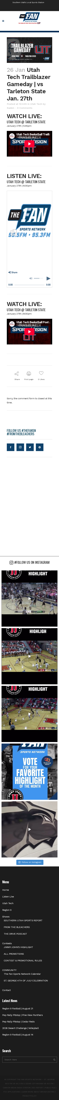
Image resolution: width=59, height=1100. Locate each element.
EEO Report (37, 1088)
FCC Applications (11, 1092)
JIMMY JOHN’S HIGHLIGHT (18, 947)
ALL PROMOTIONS (14, 953)
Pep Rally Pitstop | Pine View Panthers (22, 1015)
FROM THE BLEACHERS (17, 927)
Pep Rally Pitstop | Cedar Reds (18, 1021)
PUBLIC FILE (50, 1088)
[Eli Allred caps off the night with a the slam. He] (29, 656)
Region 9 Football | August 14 (17, 1034)
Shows (5, 916)
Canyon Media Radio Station (16, 1088)
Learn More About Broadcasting (38, 1092)
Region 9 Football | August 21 (17, 1008)
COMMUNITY (9, 970)
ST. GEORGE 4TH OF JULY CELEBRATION (26, 980)
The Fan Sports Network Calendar (22, 973)
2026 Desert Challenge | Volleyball (20, 1028)
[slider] (38, 278)
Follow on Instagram (31, 862)
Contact (6, 990)
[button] (12, 272)
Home (5, 889)
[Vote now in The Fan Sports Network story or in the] (29, 772)
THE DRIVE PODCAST (15, 933)
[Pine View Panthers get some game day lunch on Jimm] (29, 829)
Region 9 (6, 909)
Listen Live (8, 896)
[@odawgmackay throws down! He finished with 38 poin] (29, 598)
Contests (7, 943)
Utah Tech (36, 104)
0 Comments (24, 107)
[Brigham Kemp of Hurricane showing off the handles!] (29, 714)
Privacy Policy (29, 1096)
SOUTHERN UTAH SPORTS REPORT (23, 920)
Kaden (10, 107)
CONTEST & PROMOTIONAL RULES (23, 960)
